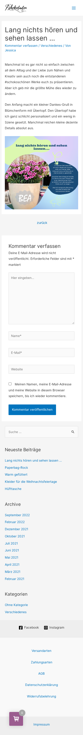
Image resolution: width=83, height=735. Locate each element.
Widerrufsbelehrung (41, 696)
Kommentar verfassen (21, 45)
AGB (41, 673)
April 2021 (12, 564)
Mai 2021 (11, 557)
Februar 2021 (14, 579)
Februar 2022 (15, 522)
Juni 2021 (12, 550)
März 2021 (12, 572)
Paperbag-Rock (16, 467)
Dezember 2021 (16, 529)
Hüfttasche (13, 489)
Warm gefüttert (16, 474)
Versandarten (41, 651)
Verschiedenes (51, 45)
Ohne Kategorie (16, 605)
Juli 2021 (11, 543)
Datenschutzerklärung (41, 685)
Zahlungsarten (41, 662)
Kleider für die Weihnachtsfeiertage (31, 481)
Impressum (41, 724)
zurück (42, 223)
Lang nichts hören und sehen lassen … (33, 460)
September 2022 (17, 515)
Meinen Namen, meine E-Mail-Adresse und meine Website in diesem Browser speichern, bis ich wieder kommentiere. (40, 390)
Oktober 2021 (15, 536)
